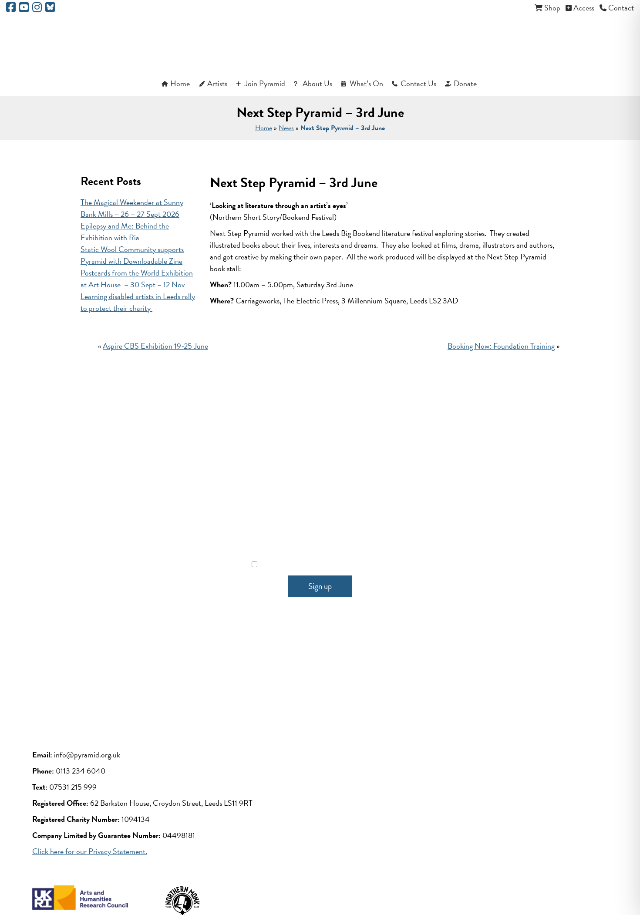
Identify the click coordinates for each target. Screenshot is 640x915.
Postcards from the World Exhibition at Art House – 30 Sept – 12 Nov (137, 278)
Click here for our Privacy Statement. (89, 851)
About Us (317, 83)
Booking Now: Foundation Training (501, 346)
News (286, 128)
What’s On (366, 83)
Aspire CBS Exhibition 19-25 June (155, 346)
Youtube (297, 669)
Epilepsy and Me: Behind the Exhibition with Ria (125, 231)
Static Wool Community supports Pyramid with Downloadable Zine (132, 255)
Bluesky (389, 669)
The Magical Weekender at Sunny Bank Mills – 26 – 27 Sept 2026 (132, 208)
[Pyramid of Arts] (320, 44)
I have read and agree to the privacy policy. (325, 564)
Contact (621, 7)
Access (583, 7)
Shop (552, 7)
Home (180, 83)
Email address (320, 525)
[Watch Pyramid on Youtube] (24, 8)
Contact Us (418, 83)
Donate (465, 83)
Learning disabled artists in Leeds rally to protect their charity (138, 302)
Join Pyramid (265, 83)
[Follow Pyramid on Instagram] (37, 8)
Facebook (250, 669)
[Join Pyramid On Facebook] (11, 8)
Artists (217, 83)
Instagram (343, 669)
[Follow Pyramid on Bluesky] (50, 8)
